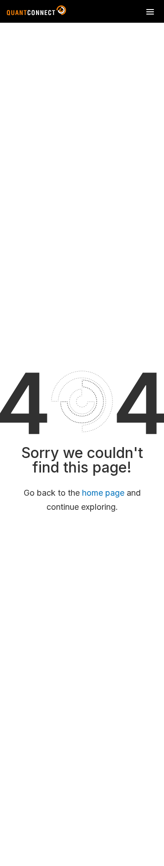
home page (103, 493)
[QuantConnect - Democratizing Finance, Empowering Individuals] (36, 12)
